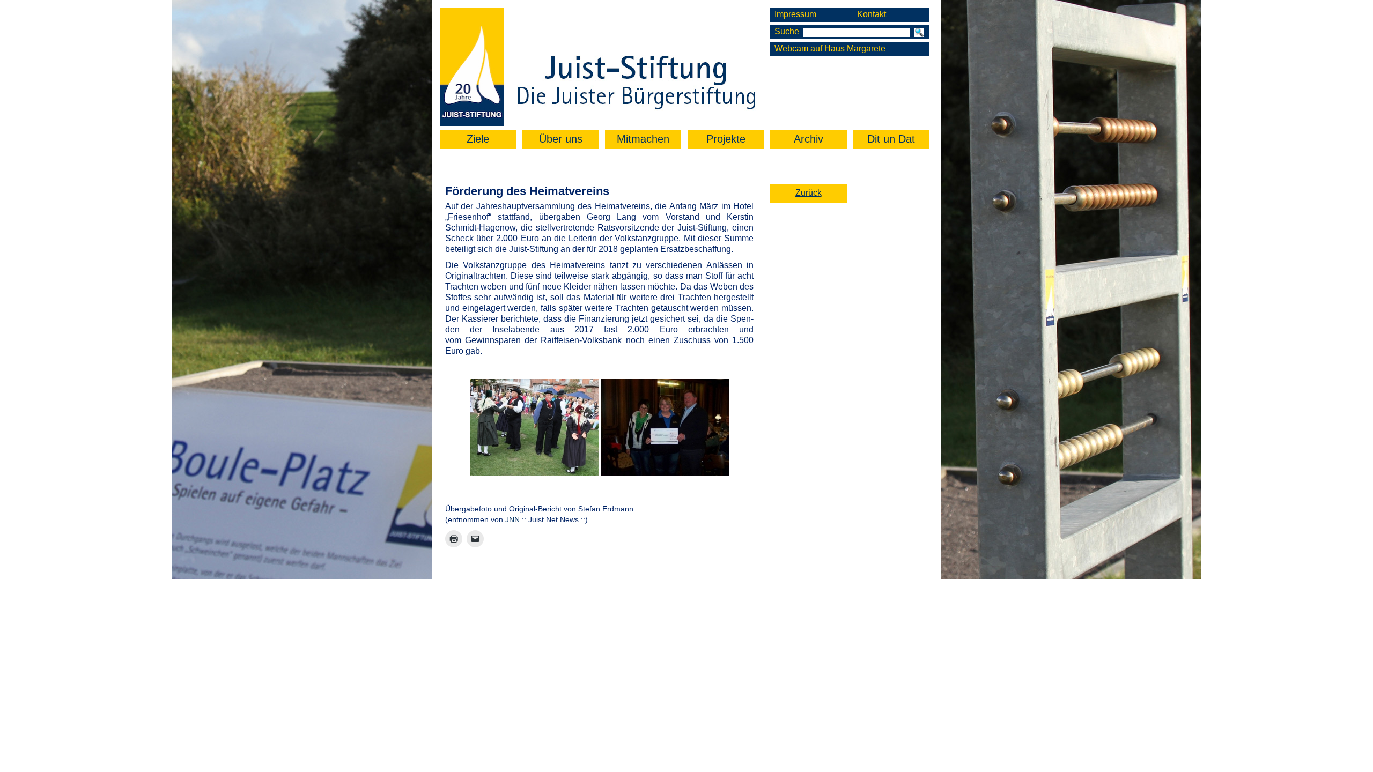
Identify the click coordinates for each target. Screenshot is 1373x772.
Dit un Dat (891, 139)
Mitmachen (643, 139)
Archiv (808, 139)
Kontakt (871, 14)
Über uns (560, 139)
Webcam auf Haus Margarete (829, 48)
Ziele (478, 139)
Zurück (808, 192)
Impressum (795, 14)
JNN (512, 519)
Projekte (725, 139)
